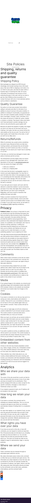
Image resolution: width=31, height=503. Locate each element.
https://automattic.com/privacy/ (9, 273)
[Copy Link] (15, 472)
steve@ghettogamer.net (22, 162)
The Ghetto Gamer (5, 499)
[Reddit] (15, 474)
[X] (15, 476)
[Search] (19, 43)
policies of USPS (7, 204)
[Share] (15, 479)
